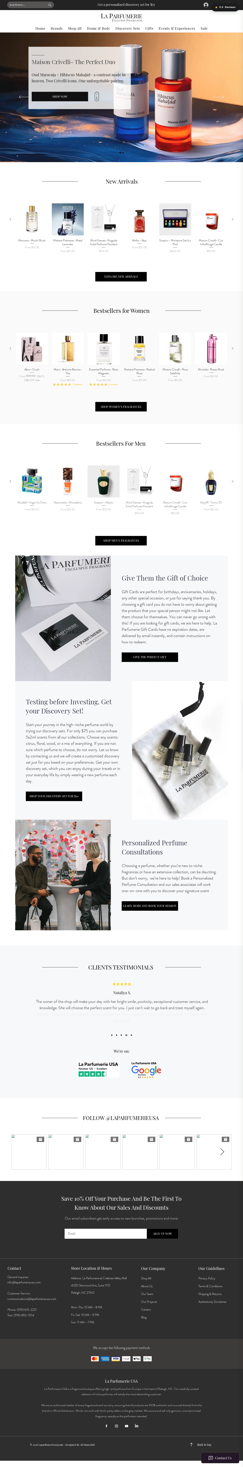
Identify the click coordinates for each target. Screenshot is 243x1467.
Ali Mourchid (87, 1444)
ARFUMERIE (127, 16)
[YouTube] (127, 1426)
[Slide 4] (126, 1035)
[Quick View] (32, 219)
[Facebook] (106, 1426)
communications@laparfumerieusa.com (31, 1299)
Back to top (204, 1444)
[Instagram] (116, 1426)
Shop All (146, 1278)
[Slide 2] (120, 153)
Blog (144, 1317)
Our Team (147, 1294)
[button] (56, 28)
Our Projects (149, 1302)
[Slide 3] (121, 1035)
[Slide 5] (131, 1035)
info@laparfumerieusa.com (24, 1282)
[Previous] (24, 97)
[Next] (218, 97)
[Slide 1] (123, 152)
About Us (147, 1286)
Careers (146, 1309)
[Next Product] (232, 219)
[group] (121, 230)
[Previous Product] (10, 219)
